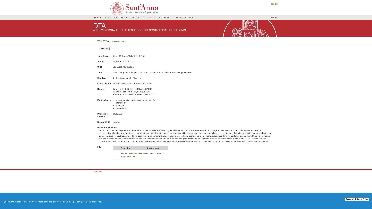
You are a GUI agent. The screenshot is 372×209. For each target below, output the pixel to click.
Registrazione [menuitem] (183, 17)
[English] (272, 4)
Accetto (349, 199)
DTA (99, 25)
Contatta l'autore (127, 156)
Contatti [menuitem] (148, 17)
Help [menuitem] (274, 17)
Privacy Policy (361, 199)
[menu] (186, 17)
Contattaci (97, 171)
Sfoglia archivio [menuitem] (116, 17)
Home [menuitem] (97, 17)
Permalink (104, 49)
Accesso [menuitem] (164, 17)
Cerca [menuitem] (135, 17)
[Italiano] (276, 4)
